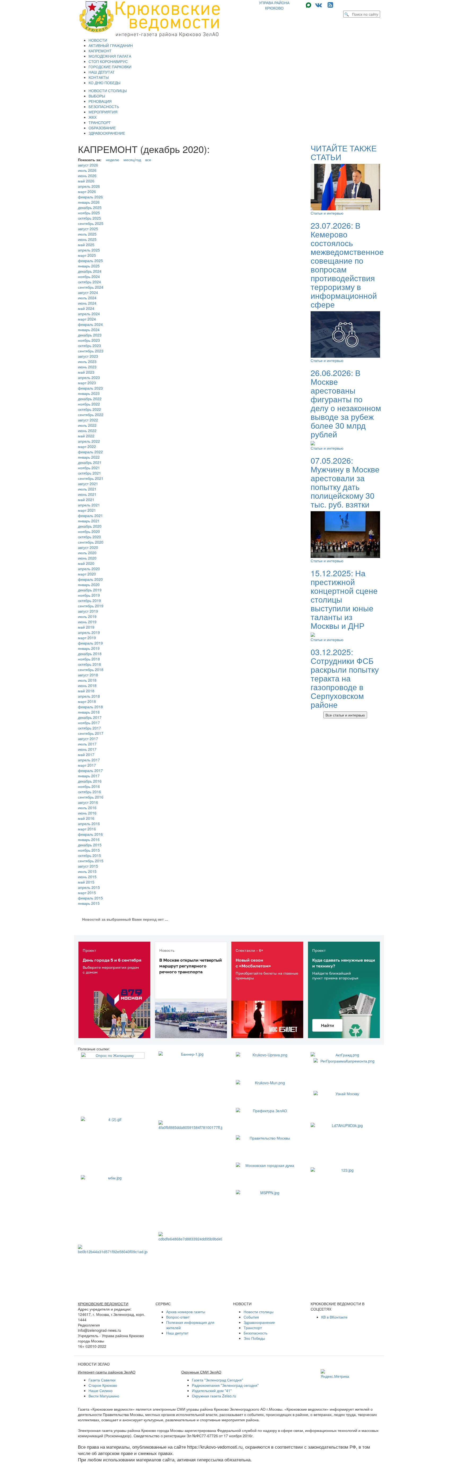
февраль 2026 (90, 196)
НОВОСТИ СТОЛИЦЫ (108, 90)
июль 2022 (87, 425)
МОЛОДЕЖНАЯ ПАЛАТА (110, 56)
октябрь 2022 (89, 409)
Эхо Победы (254, 1338)
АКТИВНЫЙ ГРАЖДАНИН (111, 45)
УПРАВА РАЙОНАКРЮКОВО (274, 5)
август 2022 (88, 420)
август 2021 (88, 483)
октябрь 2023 (89, 345)
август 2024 (88, 292)
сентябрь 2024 (90, 287)
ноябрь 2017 (89, 722)
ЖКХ (92, 117)
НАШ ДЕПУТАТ (102, 72)
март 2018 (87, 701)
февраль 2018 (90, 706)
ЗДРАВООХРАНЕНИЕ (107, 133)
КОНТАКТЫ (99, 77)
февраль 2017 (90, 770)
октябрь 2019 (89, 600)
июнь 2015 (87, 876)
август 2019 (88, 611)
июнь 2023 (87, 366)
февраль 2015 (90, 898)
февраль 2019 (90, 643)
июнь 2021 (87, 494)
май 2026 (86, 181)
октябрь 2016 (89, 791)
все (148, 159)
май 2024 (86, 308)
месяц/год (132, 159)
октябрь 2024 (89, 281)
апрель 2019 (89, 632)
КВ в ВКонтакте (334, 1317)
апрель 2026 (89, 186)
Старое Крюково (103, 1385)
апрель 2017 (89, 759)
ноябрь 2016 (89, 786)
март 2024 (87, 319)
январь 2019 (89, 648)
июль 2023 (87, 361)
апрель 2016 (89, 823)
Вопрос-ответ (178, 1317)
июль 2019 (87, 616)
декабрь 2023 (90, 335)
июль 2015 (87, 871)
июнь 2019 (87, 621)
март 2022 (87, 446)
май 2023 (86, 372)
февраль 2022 (90, 451)
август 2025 (88, 228)
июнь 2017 (87, 749)
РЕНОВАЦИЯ (100, 101)
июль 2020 (87, 552)
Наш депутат (177, 1333)
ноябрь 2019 (89, 595)
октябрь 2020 (89, 536)
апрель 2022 (89, 441)
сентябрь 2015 (90, 860)
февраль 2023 (90, 388)
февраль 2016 (90, 834)
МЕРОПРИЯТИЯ (103, 111)
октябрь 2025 (89, 218)
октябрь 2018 (89, 664)
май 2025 (86, 244)
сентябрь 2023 (90, 350)
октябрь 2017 (89, 728)
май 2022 (86, 435)
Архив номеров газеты (185, 1311)
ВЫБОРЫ (97, 96)
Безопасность (255, 1333)
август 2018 (88, 674)
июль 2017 (87, 743)
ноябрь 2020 (89, 531)
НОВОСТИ (98, 40)
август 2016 (88, 802)
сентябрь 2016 (90, 797)
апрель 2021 (89, 504)
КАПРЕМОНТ (100, 50)
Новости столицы (259, 1311)
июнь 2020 (87, 558)
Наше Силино (101, 1390)
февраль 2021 (90, 515)
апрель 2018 (89, 696)
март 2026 (87, 191)
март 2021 (87, 510)
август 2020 (88, 547)
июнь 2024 (87, 303)
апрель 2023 (89, 377)
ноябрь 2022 (89, 404)
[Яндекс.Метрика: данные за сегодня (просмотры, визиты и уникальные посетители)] (335, 1374)
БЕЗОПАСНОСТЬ (104, 106)
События (251, 1317)
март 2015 (87, 892)
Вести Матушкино (104, 1395)
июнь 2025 (87, 239)
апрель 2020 (89, 568)
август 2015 (88, 866)
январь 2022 (89, 457)
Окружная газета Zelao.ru (214, 1395)
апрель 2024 (89, 313)
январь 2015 (89, 903)
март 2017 (87, 765)
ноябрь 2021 (89, 467)
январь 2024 (89, 329)
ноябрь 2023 (89, 340)
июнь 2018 (87, 685)
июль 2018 (87, 680)
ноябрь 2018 (89, 659)
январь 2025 (89, 265)
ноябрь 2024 (89, 276)
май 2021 (86, 499)
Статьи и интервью (327, 213)
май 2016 (86, 818)
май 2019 (86, 627)
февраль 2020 (90, 579)
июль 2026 (87, 170)
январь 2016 (89, 839)
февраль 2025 (90, 260)
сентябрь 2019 (90, 605)
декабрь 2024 (90, 271)
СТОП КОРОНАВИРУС (108, 61)
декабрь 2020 (90, 526)
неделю (112, 159)
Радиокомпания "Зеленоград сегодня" (225, 1385)
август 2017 (88, 738)
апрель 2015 (89, 887)
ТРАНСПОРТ (100, 122)
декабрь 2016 (90, 781)
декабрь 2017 (90, 717)
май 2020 (86, 563)
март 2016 (87, 828)
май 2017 (86, 754)
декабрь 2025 (90, 207)
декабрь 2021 (90, 462)
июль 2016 (87, 807)
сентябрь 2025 (90, 223)
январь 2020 (89, 584)
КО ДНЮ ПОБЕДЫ (104, 82)
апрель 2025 (89, 250)
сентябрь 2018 (90, 669)
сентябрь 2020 (90, 542)
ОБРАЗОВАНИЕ (102, 127)
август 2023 (88, 356)
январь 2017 (89, 775)
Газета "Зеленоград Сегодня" (217, 1380)
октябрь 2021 (89, 473)
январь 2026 (89, 202)
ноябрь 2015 (89, 850)
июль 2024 (87, 297)
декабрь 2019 (90, 589)
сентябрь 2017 (90, 733)
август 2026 (88, 165)
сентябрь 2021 (90, 478)
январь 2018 (89, 712)
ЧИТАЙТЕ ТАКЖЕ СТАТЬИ (344, 152)
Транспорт (253, 1327)
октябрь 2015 (89, 855)
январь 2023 (89, 393)
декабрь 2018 (90, 653)
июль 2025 (87, 234)
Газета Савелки (102, 1380)
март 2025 (87, 255)
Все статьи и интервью (345, 715)
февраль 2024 (90, 324)
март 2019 (87, 637)
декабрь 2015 (90, 844)
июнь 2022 (87, 430)
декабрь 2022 (90, 398)
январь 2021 (89, 520)
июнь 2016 (87, 813)
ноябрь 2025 (89, 212)
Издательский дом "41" (212, 1390)
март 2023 (87, 382)
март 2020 (87, 574)
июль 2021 (87, 489)
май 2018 (86, 690)
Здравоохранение (259, 1322)
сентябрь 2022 (90, 414)
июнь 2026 (87, 175)
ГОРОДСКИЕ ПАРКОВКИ (110, 66)
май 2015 (86, 882)
